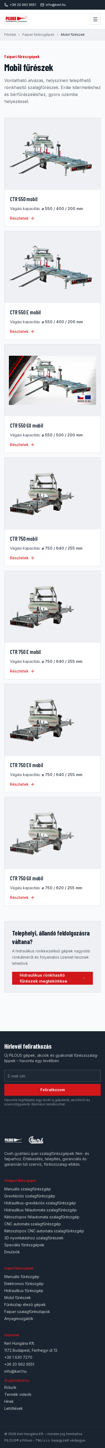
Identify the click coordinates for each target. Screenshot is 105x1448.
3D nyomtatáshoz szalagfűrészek (34, 1238)
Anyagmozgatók (18, 1318)
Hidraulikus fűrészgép (23, 1290)
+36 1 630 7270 (18, 1357)
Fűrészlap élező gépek (25, 1304)
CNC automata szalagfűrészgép (32, 1224)
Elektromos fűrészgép (24, 1283)
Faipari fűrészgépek (38, 35)
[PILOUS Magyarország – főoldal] (16, 19)
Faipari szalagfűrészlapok (27, 1311)
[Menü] (95, 19)
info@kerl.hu (56, 5)
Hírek (9, 1401)
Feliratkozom (52, 1089)
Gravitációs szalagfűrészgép (29, 1196)
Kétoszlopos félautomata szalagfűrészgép (41, 1217)
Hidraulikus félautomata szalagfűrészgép (40, 1210)
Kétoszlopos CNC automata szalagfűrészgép (44, 1231)
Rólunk (10, 1387)
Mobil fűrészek (17, 1297)
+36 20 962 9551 (23, 5)
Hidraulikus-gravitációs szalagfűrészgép (40, 1203)
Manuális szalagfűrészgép (27, 1189)
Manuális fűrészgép (21, 1276)
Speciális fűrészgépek (24, 1245)
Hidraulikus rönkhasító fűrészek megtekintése (43, 978)
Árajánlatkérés (17, 1380)
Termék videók (18, 1394)
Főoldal (10, 35)
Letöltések (13, 1408)
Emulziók (12, 1252)
